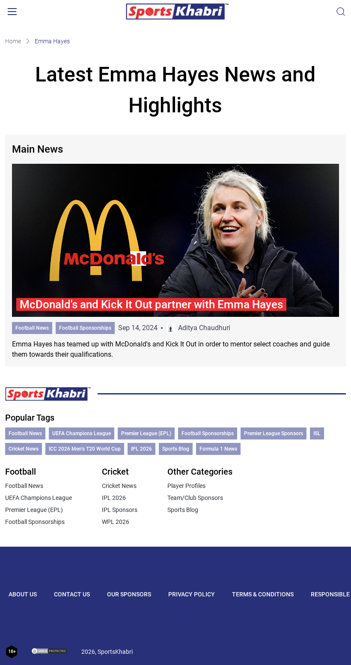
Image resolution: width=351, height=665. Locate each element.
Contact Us (72, 594)
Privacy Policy (191, 594)
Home (13, 41)
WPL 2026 (115, 521)
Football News (32, 328)
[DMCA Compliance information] (49, 652)
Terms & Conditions (263, 594)
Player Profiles (186, 485)
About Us (23, 594)
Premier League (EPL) (146, 433)
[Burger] (12, 11)
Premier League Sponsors (273, 433)
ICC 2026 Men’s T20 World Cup (85, 449)
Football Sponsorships (85, 328)
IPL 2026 (141, 449)
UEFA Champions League (81, 433)
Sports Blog (175, 449)
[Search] (341, 11)
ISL (317, 433)
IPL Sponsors (119, 509)
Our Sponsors (129, 594)
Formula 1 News (218, 449)
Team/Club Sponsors (195, 497)
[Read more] (175, 261)
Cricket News (24, 449)
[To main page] (177, 11)
